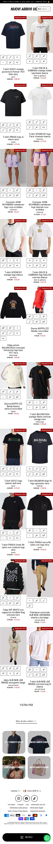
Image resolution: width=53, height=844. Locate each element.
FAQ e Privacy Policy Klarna (18, 811)
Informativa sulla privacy (19, 808)
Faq (27, 805)
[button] (43, 9)
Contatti (20, 805)
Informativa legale (36, 808)
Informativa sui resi (38, 805)
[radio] (3, 57)
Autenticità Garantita (37, 811)
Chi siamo (11, 805)
